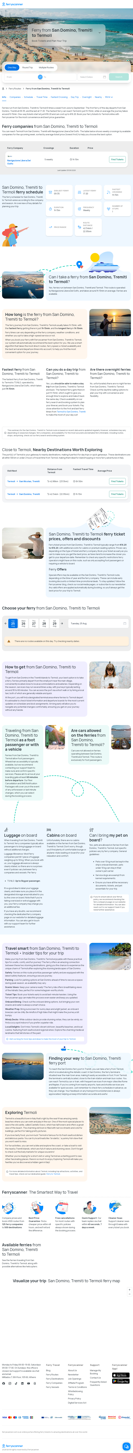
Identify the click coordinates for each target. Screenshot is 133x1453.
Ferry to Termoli (53, 1174)
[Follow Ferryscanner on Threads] (34, 1383)
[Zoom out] (129, 1294)
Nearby (98, 97)
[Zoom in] (129, 1290)
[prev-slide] (5, 623)
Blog (48, 1370)
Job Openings (74, 1378)
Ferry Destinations (55, 1378)
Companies (15, 97)
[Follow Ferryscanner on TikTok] (16, 1383)
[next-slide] (61, 623)
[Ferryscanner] (12, 4)
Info (4, 97)
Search (118, 76)
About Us (72, 1370)
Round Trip (27, 67)
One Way (12, 67)
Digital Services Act (77, 1402)
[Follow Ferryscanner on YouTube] (28, 1383)
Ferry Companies (54, 1382)
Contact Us (95, 1377)
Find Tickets (117, 159)
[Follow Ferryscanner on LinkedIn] (22, 1383)
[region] (66, 1322)
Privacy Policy (74, 1398)
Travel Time (42, 97)
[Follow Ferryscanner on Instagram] (9, 1383)
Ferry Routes (15, 88)
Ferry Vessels (52, 1387)
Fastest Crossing (59, 97)
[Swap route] (40, 77)
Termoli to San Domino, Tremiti (71, 411)
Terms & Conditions (77, 1387)
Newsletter (73, 1374)
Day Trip (75, 97)
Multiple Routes (46, 67)
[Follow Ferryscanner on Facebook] (3, 1383)
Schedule (28, 97)
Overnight (87, 97)
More (107, 96)
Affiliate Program (76, 1382)
